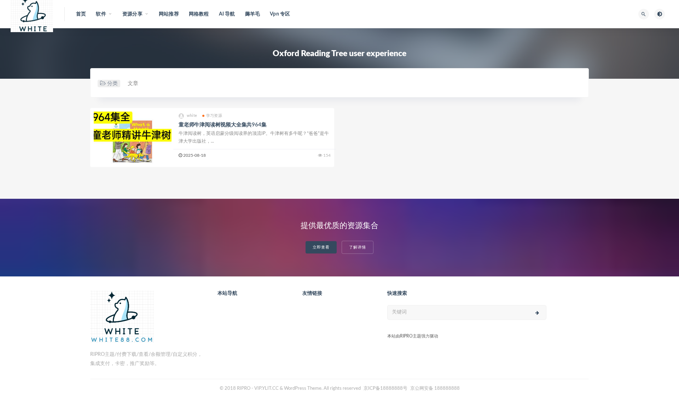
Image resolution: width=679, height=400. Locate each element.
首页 (81, 14)
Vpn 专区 (280, 14)
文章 (133, 83)
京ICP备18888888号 (386, 388)
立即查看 (321, 247)
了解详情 (357, 247)
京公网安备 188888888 (435, 388)
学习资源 (214, 116)
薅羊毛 (252, 14)
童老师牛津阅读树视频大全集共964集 (222, 124)
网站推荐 (169, 14)
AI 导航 (227, 14)
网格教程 (199, 14)
